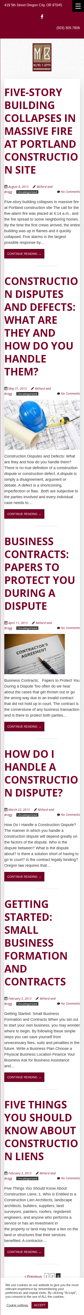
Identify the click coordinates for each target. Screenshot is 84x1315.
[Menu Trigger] (78, 6)
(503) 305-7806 (68, 28)
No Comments (70, 192)
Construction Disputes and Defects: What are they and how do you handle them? (41, 326)
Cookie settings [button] (17, 1305)
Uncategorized (27, 192)
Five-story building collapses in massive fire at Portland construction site (41, 131)
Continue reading (24, 253)
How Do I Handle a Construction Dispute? (41, 773)
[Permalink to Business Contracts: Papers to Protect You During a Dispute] (34, 636)
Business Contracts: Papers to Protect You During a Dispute (39, 573)
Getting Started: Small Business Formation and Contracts (36, 942)
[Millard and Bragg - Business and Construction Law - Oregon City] (42, 65)
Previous (34, 1277)
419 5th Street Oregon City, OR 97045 (33, 5)
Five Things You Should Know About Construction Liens (41, 1130)
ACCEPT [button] (39, 1305)
